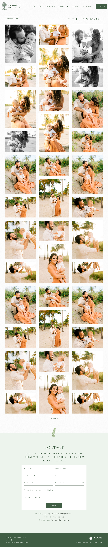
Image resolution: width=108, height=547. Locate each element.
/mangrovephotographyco (60, 520)
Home (33, 6)
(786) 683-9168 (58, 517)
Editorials (75, 6)
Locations (62, 6)
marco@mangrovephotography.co (58, 514)
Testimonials (87, 6)
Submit (54, 505)
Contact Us (101, 6)
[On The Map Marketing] (95, 538)
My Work (49, 6)
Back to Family (12, 19)
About (41, 6)
